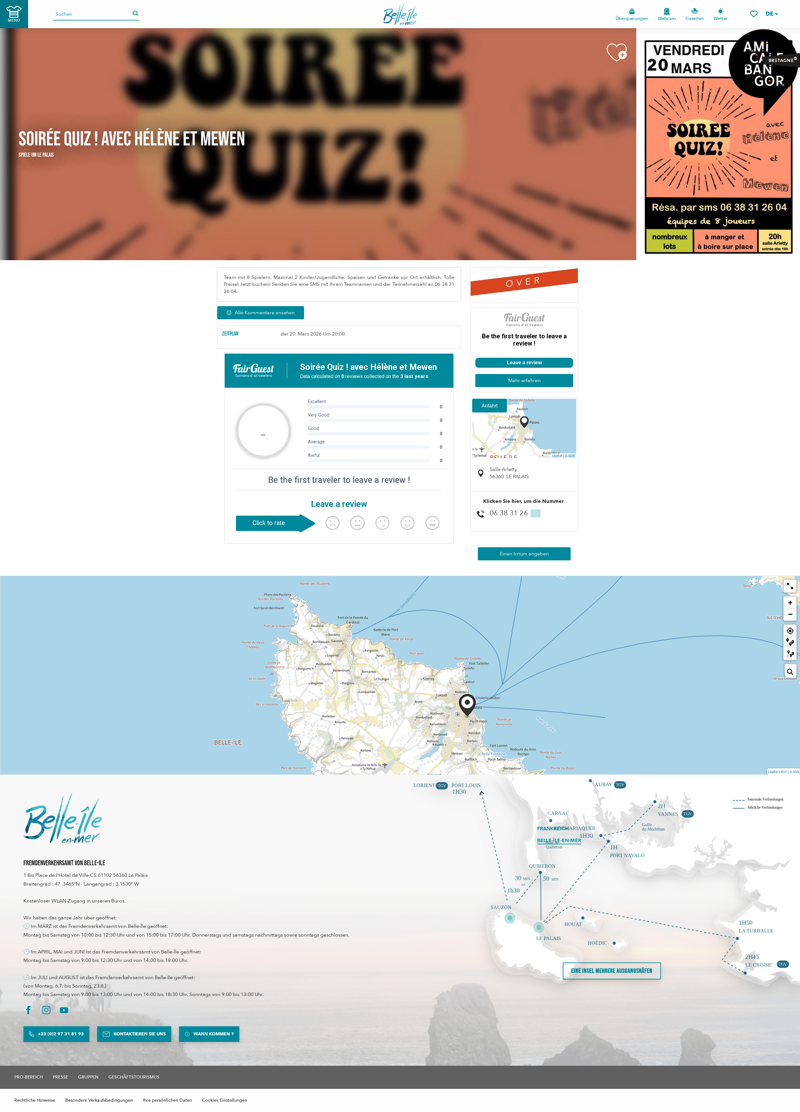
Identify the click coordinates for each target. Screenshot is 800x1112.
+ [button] (790, 603)
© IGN (570, 455)
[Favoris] (754, 13)
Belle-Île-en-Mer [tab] (559, 840)
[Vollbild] (790, 586)
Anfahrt (490, 405)
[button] (772, 14)
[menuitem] (400, 14)
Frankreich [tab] (553, 828)
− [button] (790, 614)
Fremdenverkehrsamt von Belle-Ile (64, 863)
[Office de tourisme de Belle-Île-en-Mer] (62, 818)
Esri (784, 771)
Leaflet (557, 455)
